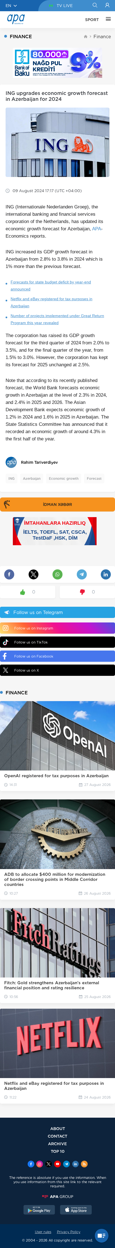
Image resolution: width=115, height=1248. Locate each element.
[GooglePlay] (39, 1210)
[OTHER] (107, 20)
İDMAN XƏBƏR (57, 504)
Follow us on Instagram (33, 628)
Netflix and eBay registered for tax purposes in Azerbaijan (51, 302)
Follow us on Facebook (33, 656)
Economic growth (63, 478)
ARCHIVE (57, 1143)
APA (96, 228)
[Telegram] (66, 1165)
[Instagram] (39, 1165)
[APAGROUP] (57, 1196)
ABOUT (57, 1128)
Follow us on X (26, 670)
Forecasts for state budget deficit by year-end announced (51, 285)
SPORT (92, 19)
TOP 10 (57, 1151)
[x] (48, 1165)
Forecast (94, 478)
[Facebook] (31, 1165)
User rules (43, 1232)
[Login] (107, 5)
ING (11, 478)
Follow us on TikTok (31, 642)
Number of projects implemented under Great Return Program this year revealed (57, 319)
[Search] (95, 6)
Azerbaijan (31, 478)
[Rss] (84, 1165)
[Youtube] (57, 1165)
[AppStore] (76, 1210)
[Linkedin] (75, 1165)
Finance (102, 36)
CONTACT (57, 1136)
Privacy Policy (68, 1232)
